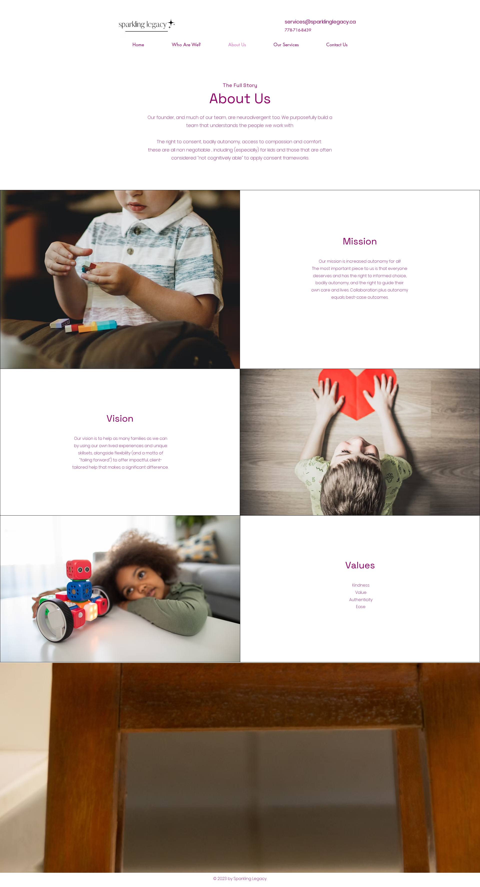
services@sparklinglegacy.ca (320, 21)
